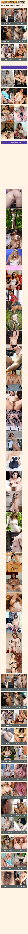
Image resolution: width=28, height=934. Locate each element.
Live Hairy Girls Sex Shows (14, 67)
